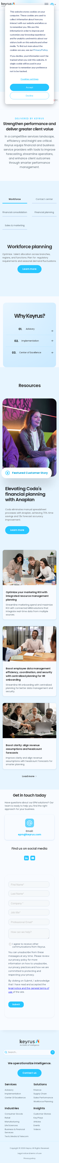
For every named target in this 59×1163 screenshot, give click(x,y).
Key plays (38, 1117)
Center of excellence (15, 1097)
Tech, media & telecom (16, 1136)
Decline (29, 95)
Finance (37, 1090)
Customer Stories (42, 1114)
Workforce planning (43, 1101)
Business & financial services (15, 1131)
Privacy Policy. (40, 50)
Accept (29, 87)
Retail (7, 1117)
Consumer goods (14, 1114)
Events (37, 1125)
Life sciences (11, 1125)
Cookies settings (30, 79)
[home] (13, 4)
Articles (37, 1121)
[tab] (14, 200)
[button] (46, 4)
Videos (37, 1129)
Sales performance (43, 1097)
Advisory (9, 1090)
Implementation (13, 1093)
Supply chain (40, 1093)
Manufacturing (12, 1121)
